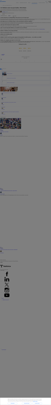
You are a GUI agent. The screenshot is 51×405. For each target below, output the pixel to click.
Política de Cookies (35, 401)
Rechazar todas (26, 403)
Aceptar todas (37, 403)
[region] (25, 401)
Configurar (12, 403)
